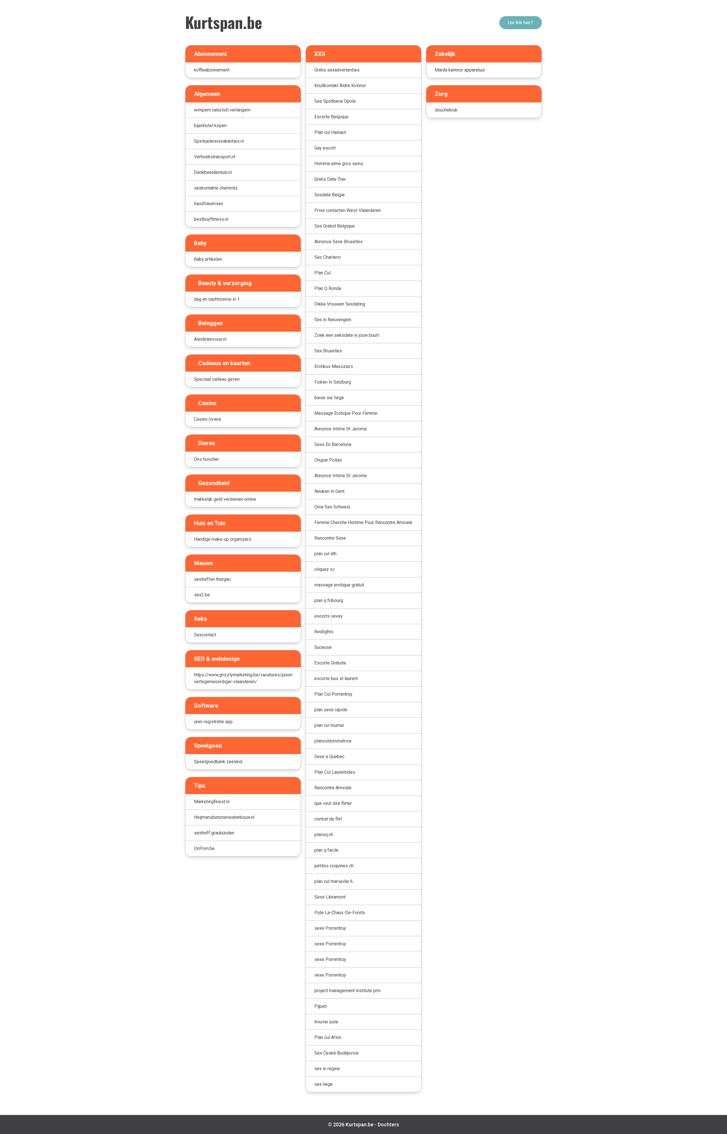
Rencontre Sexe (330, 538)
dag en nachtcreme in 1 (217, 299)
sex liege (323, 1084)
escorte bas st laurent (336, 678)
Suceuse (323, 647)
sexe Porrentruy (330, 928)
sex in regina (327, 1068)
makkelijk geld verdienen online (225, 499)
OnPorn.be (204, 848)
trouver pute (326, 1021)
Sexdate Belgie (329, 194)
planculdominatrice (333, 741)
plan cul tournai (329, 725)
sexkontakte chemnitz (216, 188)
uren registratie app (213, 721)
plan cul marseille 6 (333, 881)
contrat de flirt (328, 819)
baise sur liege (329, 397)
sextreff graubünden (214, 833)
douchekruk (446, 110)
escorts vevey (328, 616)
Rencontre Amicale (333, 787)
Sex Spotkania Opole (335, 101)
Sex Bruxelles (328, 351)
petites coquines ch (334, 865)
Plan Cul (322, 272)
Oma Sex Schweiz (332, 507)
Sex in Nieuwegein (332, 319)
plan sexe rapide (330, 709)
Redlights (323, 631)
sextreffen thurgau (212, 579)
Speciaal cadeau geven (217, 379)
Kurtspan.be (223, 21)
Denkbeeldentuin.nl (213, 172)
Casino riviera (207, 419)
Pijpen (320, 1006)
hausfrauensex (208, 203)
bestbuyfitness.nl (211, 219)
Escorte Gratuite (330, 663)
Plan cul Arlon (327, 1037)
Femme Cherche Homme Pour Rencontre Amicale (363, 522)
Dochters (388, 1124)
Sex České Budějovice (336, 1053)
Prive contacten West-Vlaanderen (347, 210)
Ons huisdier (206, 459)
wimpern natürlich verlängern (222, 110)
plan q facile (326, 850)
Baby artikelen (208, 259)
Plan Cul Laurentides (334, 772)
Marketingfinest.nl (211, 801)
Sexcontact (205, 635)
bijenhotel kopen (210, 125)
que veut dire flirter (333, 803)
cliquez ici (324, 569)
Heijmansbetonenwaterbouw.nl (224, 817)
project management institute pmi (347, 990)
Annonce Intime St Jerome (340, 429)
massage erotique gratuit (339, 585)
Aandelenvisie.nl (210, 339)
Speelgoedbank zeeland (218, 761)
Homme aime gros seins (338, 163)
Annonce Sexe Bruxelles (338, 241)
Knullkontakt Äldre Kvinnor (340, 85)
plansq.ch (323, 834)
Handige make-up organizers (222, 539)
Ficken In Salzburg (332, 382)
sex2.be (202, 594)
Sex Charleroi (327, 257)
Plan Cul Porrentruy (333, 694)
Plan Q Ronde (327, 288)
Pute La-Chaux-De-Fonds (339, 912)
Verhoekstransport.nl (214, 156)
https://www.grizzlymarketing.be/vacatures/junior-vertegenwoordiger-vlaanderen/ (244, 678)
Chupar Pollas (328, 460)
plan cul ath (325, 553)
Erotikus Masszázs (333, 366)
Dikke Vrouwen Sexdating (339, 304)
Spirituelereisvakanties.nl (219, 141)
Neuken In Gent (329, 491)
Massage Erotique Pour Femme (345, 413)
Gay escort (325, 148)
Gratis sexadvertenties (337, 70)
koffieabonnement (211, 70)
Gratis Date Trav (330, 179)
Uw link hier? (520, 22)
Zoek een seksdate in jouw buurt (346, 335)
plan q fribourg (328, 600)
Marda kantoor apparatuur (460, 70)
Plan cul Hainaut (330, 132)
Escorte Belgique (331, 116)
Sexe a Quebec (329, 756)
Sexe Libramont (330, 897)
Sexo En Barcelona (332, 444)
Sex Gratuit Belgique (334, 226)
